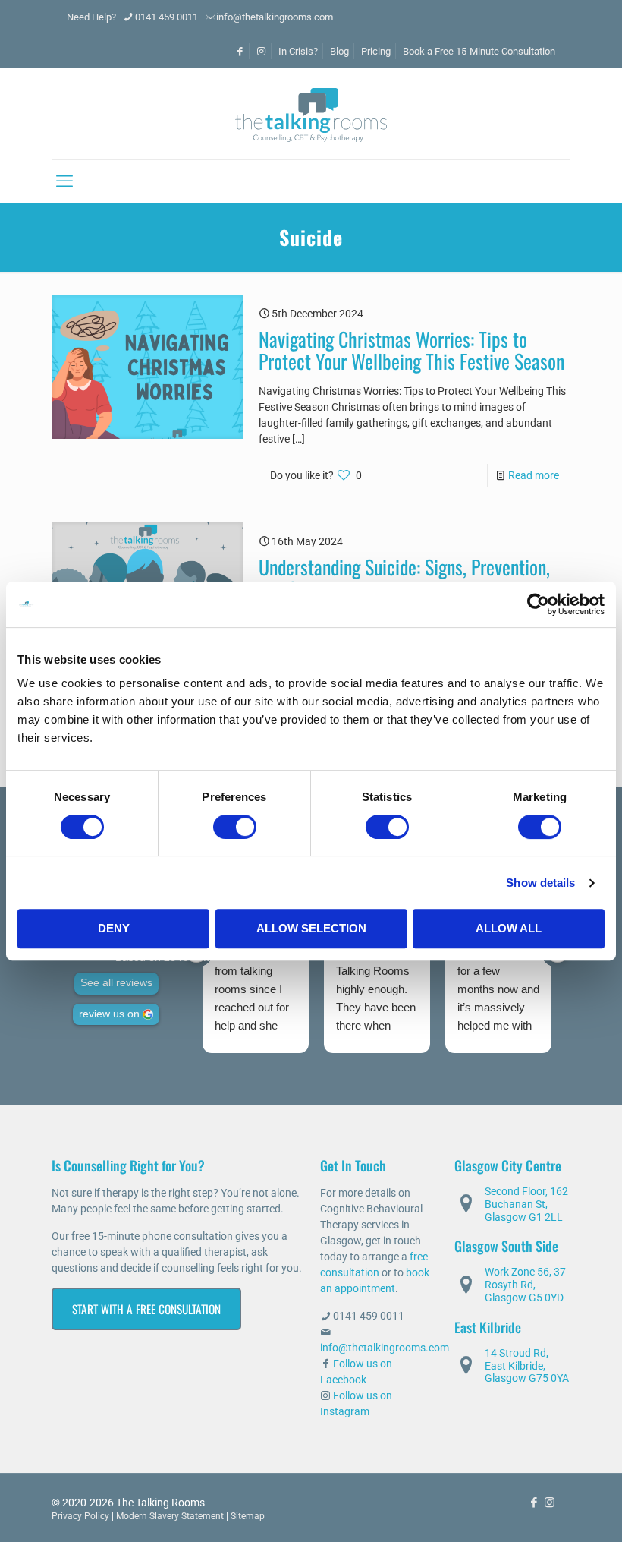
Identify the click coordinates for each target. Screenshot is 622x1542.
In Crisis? (298, 51)
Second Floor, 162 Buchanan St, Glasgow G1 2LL (526, 1204)
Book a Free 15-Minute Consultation (479, 51)
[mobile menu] (64, 181)
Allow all (509, 928)
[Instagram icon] (549, 1502)
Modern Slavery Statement (170, 1516)
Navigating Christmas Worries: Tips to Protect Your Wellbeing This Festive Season (411, 350)
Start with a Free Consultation (146, 1309)
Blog (339, 51)
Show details (540, 882)
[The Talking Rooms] (311, 113)
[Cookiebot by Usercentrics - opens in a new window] (538, 604)
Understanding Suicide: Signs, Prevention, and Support (404, 578)
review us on (109, 1014)
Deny (114, 928)
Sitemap (248, 1516)
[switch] (234, 827)
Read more (533, 475)
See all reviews (116, 983)
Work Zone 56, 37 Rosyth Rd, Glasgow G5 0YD (525, 1285)
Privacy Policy (80, 1516)
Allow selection (311, 928)
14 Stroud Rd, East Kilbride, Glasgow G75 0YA (527, 1366)
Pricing (376, 51)
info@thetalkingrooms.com (274, 17)
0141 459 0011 (166, 17)
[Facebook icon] (533, 1502)
